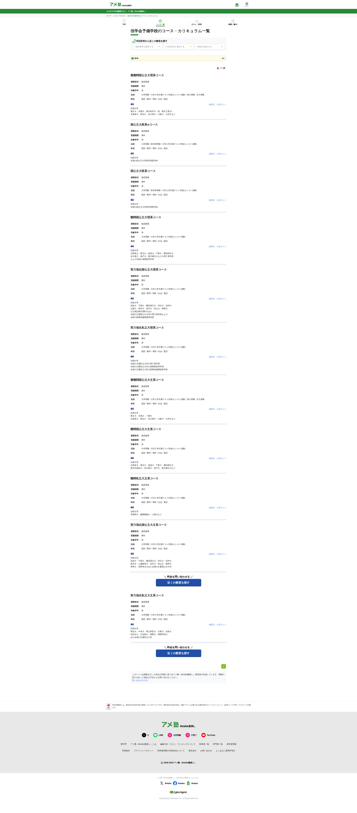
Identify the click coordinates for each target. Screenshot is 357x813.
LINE (161, 735)
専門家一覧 (218, 744)
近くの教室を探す (178, 582)
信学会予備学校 (119, 15)
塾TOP (109, 15)
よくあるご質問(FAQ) (225, 750)
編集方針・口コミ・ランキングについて (177, 744)
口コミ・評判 (197, 24)
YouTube (211, 735)
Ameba (168, 783)
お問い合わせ (206, 750)
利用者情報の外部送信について (171, 750)
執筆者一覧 (204, 744)
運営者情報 (231, 744)
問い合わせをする (140, 680)
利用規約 (126, 750)
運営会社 (192, 750)
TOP (124, 24)
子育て (194, 735)
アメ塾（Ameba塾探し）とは (143, 744)
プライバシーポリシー (143, 750)
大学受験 (177, 735)
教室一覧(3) (233, 24)
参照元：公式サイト (217, 104)
